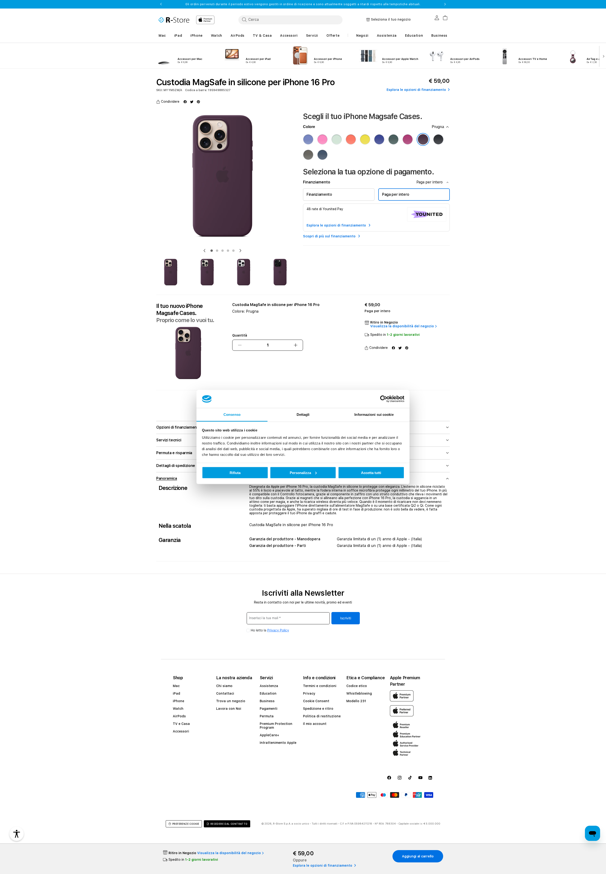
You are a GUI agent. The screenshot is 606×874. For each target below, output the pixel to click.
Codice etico (356, 686)
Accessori (181, 731)
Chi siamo (224, 686)
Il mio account (314, 724)
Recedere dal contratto (229, 823)
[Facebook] (185, 102)
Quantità (239, 335)
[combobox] (290, 19)
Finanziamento (319, 194)
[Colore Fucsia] (407, 139)
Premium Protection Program (276, 725)
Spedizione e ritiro (318, 708)
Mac (176, 686)
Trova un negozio (230, 701)
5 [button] (233, 250)
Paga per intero (395, 194)
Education (268, 693)
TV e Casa (181, 724)
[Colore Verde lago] (393, 139)
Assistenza (269, 686)
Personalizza (300, 472)
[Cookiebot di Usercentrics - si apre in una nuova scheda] (383, 399)
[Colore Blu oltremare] (379, 139)
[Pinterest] (198, 102)
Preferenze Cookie (185, 823)
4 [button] (228, 250)
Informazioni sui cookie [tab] (373, 415)
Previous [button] (161, 4)
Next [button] (445, 4)
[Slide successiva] (602, 56)
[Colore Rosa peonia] (322, 139)
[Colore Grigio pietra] (308, 155)
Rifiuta (235, 472)
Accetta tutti (371, 472)
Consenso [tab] (232, 415)
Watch (178, 708)
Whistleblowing (359, 693)
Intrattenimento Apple (278, 743)
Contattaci (225, 693)
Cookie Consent (316, 701)
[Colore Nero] (438, 139)
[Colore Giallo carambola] (365, 139)
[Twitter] (192, 102)
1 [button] (211, 250)
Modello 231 (356, 701)
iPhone (178, 701)
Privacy (309, 693)
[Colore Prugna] (423, 139)
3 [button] (222, 250)
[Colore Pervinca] (308, 139)
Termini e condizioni (319, 686)
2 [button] (217, 250)
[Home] (174, 20)
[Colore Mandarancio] (351, 139)
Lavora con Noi (228, 708)
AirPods (179, 716)
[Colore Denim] (322, 155)
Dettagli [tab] (303, 415)
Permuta (267, 716)
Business (267, 701)
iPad (176, 693)
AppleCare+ (269, 735)
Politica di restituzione (322, 716)
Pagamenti (268, 708)
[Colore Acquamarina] (336, 139)
